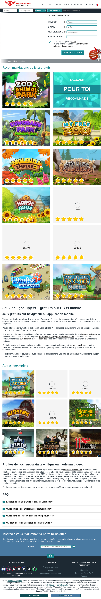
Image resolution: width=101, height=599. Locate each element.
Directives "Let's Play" (84, 573)
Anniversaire (55, 37)
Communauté (78, 5)
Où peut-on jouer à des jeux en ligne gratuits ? (29, 523)
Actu (51, 5)
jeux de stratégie (46, 337)
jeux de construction (65, 337)
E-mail (31, 547)
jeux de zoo (42, 339)
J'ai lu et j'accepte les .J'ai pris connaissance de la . (71, 44)
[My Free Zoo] (77, 128)
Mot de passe (55, 32)
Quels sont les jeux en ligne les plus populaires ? (30, 516)
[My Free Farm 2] (26, 243)
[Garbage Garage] (51, 443)
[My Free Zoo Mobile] (77, 243)
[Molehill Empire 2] (26, 167)
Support (84, 576)
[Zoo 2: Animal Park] (0, 37)
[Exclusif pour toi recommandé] (77, 90)
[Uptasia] (85, 384)
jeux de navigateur (89, 334)
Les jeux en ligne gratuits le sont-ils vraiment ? (29, 502)
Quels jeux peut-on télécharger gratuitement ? (28, 509)
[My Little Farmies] (77, 205)
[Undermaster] (51, 413)
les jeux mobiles (77, 345)
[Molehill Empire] (85, 413)
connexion (64, 15)
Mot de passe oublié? (71, 10)
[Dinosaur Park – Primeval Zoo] (26, 128)
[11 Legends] (85, 443)
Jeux (44, 5)
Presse (50, 570)
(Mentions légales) (15, 581)
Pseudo (52, 22)
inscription (54, 10)
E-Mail (51, 27)
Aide (91, 5)
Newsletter (62, 5)
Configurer (65, 595)
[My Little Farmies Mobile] (77, 282)
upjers (18, 3)
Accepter (34, 595)
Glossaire (84, 570)
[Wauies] (26, 282)
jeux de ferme (25, 339)
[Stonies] (77, 167)
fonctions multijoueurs (72, 470)
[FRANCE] (98, 5)
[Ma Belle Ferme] (18, 413)
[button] (50, 556)
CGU (73, 42)
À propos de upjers (50, 567)
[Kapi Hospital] (18, 443)
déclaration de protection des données (71, 45)
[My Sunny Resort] (51, 384)
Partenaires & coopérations (50, 574)
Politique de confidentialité (57, 585)
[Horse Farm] (26, 205)
